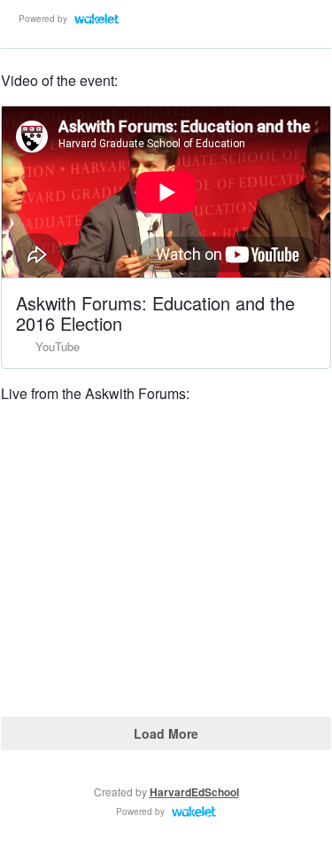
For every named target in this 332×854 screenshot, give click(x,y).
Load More (166, 733)
